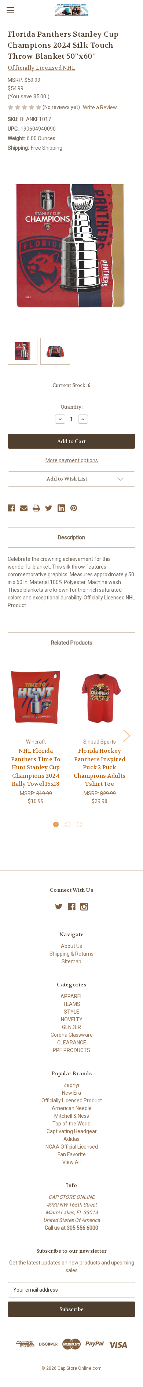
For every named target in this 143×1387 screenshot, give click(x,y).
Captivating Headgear (72, 1131)
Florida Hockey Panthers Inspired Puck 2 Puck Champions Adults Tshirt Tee (99, 767)
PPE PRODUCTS (71, 1050)
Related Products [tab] (71, 642)
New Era (71, 1093)
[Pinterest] (73, 508)
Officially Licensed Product (71, 1100)
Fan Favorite (72, 1154)
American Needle (72, 1108)
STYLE (71, 1012)
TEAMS (71, 1004)
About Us (71, 946)
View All (71, 1162)
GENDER (71, 1027)
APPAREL (71, 996)
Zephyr (71, 1085)
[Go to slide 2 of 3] (67, 824)
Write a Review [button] (100, 107)
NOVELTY (71, 1019)
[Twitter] (48, 508)
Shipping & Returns (72, 954)
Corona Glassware (72, 1035)
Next (126, 735)
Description (71, 537)
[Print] (36, 508)
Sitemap (71, 961)
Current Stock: (71, 385)
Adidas (71, 1139)
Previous (9, 735)
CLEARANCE (71, 1042)
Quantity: (71, 407)
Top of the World (71, 1124)
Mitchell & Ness (71, 1116)
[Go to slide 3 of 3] (79, 824)
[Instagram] (84, 906)
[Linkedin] (61, 508)
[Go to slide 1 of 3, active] (56, 824)
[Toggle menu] (10, 10)
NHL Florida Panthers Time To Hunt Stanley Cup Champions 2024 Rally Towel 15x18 (36, 767)
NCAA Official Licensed (71, 1147)
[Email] (23, 508)
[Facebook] (11, 508)
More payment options (71, 460)
